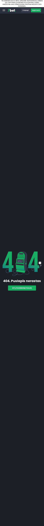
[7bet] (11, 10)
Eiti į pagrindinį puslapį (22, 288)
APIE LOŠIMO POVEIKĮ (17, 4)
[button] (4, 10)
